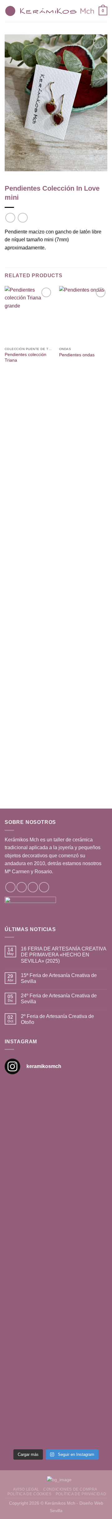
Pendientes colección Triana (25, 357)
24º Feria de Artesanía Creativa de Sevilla (59, 998)
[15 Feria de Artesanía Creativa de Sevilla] (56, 1293)
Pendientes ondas (77, 355)
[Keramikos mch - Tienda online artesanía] (57, 11)
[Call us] (44, 887)
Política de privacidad (81, 1494)
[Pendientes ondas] (83, 315)
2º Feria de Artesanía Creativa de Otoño (57, 1019)
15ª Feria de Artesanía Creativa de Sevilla (59, 978)
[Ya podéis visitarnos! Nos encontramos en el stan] (56, 1111)
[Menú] (10, 11)
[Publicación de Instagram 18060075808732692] (56, 1172)
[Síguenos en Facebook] (10, 887)
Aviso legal (26, 1489)
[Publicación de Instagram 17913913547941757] (56, 1232)
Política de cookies (29, 1494)
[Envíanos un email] (33, 887)
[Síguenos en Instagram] (21, 887)
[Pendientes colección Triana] (29, 315)
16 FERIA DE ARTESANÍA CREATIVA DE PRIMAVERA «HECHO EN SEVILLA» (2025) (63, 954)
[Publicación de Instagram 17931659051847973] (56, 1354)
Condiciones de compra (70, 1489)
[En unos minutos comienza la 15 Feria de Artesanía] (56, 1415)
